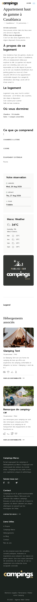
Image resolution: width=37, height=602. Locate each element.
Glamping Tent (11, 351)
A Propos (6, 526)
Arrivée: (11, 183)
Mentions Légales (11, 593)
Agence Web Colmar (22, 600)
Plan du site (7, 543)
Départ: (11, 192)
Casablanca (10, 23)
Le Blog (6, 536)
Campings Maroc (9, 530)
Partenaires (22, 593)
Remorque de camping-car (16, 411)
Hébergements (8, 533)
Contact (6, 540)
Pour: (10, 201)
